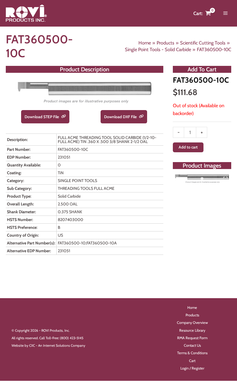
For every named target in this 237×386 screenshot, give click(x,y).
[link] (63, 116)
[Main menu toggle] (225, 13)
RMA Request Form (192, 338)
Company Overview (192, 322)
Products (192, 315)
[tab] (202, 178)
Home (192, 307)
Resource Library (192, 330)
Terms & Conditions (192, 353)
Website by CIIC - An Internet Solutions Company (48, 346)
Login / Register (192, 368)
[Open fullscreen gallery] (225, 179)
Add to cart (188, 147)
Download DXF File (121, 116)
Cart (192, 361)
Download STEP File (42, 116)
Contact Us (192, 345)
